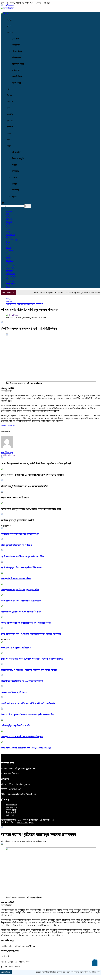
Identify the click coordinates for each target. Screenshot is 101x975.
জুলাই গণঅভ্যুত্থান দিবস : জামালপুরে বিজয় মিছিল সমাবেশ (21, 567)
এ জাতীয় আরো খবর (8, 455)
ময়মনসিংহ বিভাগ (18, 64)
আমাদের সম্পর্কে (11, 807)
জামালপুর (10, 127)
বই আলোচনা (16, 152)
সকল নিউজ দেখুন (7, 452)
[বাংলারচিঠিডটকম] (7, 5)
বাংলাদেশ (10, 101)
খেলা (8, 89)
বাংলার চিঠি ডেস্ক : (15, 315)
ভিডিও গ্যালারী (11, 812)
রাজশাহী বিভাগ (17, 76)
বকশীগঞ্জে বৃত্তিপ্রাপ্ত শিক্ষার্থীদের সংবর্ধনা (17, 520)
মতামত (14, 165)
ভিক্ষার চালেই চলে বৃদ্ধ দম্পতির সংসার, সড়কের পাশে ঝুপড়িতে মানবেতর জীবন (31, 509)
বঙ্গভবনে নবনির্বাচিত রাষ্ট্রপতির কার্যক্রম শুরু (39, 292)
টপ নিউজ (9, 221)
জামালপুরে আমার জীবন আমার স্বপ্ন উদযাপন (16, 545)
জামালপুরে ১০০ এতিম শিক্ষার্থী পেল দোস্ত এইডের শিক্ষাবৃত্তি (22, 736)
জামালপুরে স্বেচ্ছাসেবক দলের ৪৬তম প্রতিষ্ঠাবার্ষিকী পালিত (21, 611)
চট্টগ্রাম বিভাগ (17, 51)
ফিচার (9, 133)
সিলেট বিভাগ (16, 83)
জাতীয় (9, 26)
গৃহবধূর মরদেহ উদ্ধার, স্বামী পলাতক (15, 497)
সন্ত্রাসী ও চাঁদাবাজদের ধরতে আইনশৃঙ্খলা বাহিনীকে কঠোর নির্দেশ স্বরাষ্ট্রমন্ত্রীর (28, 703)
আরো (9, 146)
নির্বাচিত (8, 224)
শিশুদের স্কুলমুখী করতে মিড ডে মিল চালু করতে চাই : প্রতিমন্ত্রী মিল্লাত (26, 623)
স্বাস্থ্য (14, 196)
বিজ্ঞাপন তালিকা (11, 810)
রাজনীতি (10, 114)
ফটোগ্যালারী (10, 815)
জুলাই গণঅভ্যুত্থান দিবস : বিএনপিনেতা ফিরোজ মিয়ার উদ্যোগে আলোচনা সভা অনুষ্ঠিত (31, 634)
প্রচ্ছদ (9, 20)
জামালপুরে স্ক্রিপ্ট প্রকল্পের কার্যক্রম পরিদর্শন (16, 578)
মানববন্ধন (11, 425)
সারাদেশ (10, 32)
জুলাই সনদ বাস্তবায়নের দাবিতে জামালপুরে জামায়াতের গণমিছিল (22, 556)
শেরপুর (14, 183)
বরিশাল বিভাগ (16, 57)
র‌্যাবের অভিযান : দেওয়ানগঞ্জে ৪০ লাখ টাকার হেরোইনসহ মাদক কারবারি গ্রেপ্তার (32, 474)
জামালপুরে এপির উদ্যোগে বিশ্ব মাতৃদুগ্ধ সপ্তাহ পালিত (20, 589)
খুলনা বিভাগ (16, 45)
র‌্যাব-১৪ (10, 120)
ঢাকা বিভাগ (15, 38)
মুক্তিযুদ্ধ (15, 171)
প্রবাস (9, 139)
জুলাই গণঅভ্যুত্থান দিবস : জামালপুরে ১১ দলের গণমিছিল (21, 600)
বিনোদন (9, 95)
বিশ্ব (8, 108)
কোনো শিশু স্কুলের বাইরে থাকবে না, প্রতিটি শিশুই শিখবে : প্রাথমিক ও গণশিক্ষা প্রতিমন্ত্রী (36, 463)
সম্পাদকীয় (15, 190)
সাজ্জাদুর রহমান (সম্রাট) (25, 822)
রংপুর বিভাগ (16, 70)
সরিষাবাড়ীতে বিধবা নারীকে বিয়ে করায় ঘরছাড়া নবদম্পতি (19, 534)
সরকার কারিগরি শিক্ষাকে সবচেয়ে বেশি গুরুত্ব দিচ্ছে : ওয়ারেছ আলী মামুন (26, 747)
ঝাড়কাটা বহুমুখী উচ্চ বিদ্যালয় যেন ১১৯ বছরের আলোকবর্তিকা (24, 486)
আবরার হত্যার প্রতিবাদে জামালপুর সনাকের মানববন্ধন (24, 304)
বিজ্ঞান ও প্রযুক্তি (18, 158)
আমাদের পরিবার (11, 804)
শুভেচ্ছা (14, 177)
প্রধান (8, 227)
